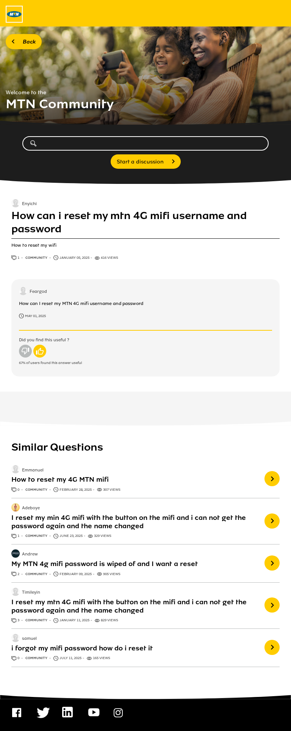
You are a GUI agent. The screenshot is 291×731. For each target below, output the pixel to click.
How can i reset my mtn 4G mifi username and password (129, 222)
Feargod (38, 292)
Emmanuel (33, 470)
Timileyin (31, 592)
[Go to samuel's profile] (15, 639)
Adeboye (31, 508)
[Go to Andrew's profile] (15, 554)
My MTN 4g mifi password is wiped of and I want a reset (104, 563)
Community (36, 257)
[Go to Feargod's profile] (23, 292)
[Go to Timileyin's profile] (15, 592)
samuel (29, 639)
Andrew (30, 554)
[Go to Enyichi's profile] (15, 204)
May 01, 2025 (35, 316)
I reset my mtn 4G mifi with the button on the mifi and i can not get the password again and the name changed (129, 606)
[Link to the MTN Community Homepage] (14, 14)
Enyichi (29, 204)
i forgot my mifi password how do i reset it (82, 648)
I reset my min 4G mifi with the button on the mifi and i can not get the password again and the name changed (128, 521)
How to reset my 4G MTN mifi (60, 479)
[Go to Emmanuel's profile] (15, 470)
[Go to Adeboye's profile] (15, 508)
